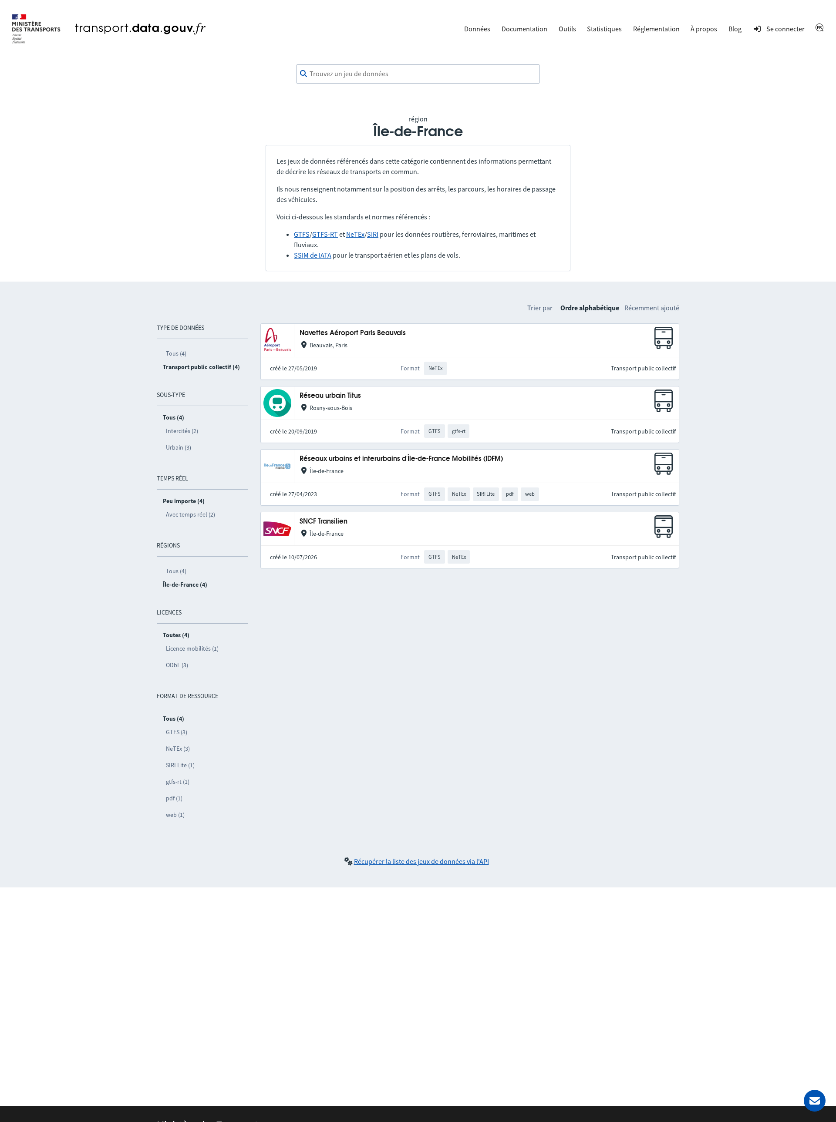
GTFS (302, 234)
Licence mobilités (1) (192, 648)
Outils (567, 28)
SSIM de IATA (312, 255)
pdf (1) (174, 798)
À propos (704, 28)
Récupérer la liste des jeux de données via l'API (421, 861)
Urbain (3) (178, 447)
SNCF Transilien (323, 521)
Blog (735, 28)
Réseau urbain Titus (330, 396)
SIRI (372, 234)
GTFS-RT (325, 234)
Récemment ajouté (651, 307)
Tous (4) (176, 353)
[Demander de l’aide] (815, 1101)
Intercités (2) (182, 431)
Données (477, 28)
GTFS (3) (176, 732)
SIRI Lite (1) (180, 765)
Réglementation (656, 28)
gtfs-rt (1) (177, 782)
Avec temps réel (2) (190, 514)
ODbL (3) (177, 665)
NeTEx (355, 234)
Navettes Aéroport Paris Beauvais (353, 333)
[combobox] (418, 74)
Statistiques (604, 28)
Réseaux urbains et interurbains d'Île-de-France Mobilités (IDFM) (401, 459)
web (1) (175, 815)
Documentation (524, 28)
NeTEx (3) (178, 748)
